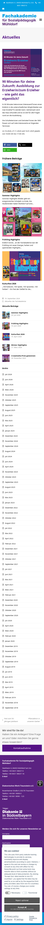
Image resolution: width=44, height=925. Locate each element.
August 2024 (10, 451)
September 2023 (11, 482)
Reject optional (22, 900)
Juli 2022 (8, 528)
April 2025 (9, 425)
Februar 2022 (10, 543)
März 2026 (9, 390)
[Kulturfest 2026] (22, 266)
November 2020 (11, 605)
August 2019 (10, 667)
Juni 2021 (9, 574)
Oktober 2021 (10, 559)
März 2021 (9, 590)
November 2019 (11, 651)
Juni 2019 (9, 677)
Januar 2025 (10, 431)
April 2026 (9, 384)
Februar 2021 (10, 595)
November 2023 (11, 472)
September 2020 (11, 615)
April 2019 (9, 687)
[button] (40, 20)
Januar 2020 (10, 641)
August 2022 (10, 523)
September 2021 (11, 564)
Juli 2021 (8, 569)
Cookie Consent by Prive (33, 918)
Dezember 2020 (11, 600)
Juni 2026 (9, 379)
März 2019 (9, 692)
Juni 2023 (9, 492)
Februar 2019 (10, 697)
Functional (32, 893)
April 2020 (9, 626)
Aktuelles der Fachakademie (15, 301)
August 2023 (10, 487)
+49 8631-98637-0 (16, 771)
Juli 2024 (8, 456)
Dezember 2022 (11, 508)
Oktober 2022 (10, 518)
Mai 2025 (9, 420)
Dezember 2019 (11, 646)
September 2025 (11, 405)
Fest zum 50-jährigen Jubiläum (10, 720)
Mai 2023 (9, 497)
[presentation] (7, 892)
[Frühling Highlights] (22, 222)
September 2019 (11, 661)
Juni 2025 (9, 415)
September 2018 (11, 708)
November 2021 (11, 554)
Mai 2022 (9, 533)
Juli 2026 (8, 374)
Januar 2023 (10, 502)
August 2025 (10, 410)
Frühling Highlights (11, 239)
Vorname (5, 834)
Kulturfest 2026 (9, 283)
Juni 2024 (9, 461)
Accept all (22, 908)
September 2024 (11, 446)
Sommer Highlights (11, 195)
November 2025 (11, 395)
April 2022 (9, 538)
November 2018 (11, 702)
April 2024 (9, 466)
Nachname (6, 843)
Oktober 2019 (10, 656)
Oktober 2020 (10, 610)
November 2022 (11, 513)
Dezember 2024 (11, 436)
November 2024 (11, 441)
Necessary (15, 893)
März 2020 (9, 631)
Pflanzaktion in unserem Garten (31, 720)
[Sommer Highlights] (22, 177)
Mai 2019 (9, 682)
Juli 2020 (8, 620)
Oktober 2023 (10, 477)
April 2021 (9, 585)
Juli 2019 (8, 672)
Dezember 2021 (11, 549)
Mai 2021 (9, 579)
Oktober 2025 (10, 400)
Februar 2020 (10, 636)
